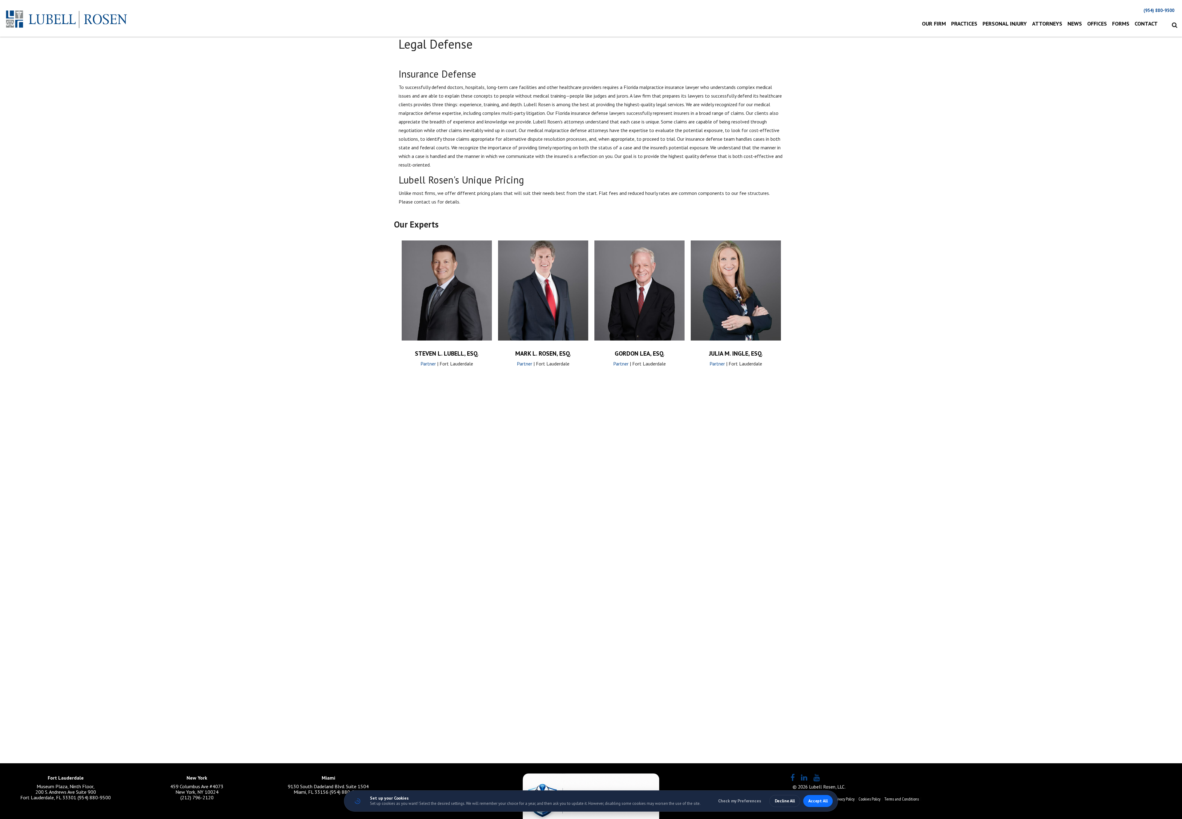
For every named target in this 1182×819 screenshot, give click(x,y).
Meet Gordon (639, 302)
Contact (1146, 23)
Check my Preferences (739, 801)
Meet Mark (543, 302)
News (1074, 23)
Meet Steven (447, 302)
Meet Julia (736, 302)
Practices (964, 23)
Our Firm (934, 23)
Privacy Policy (844, 799)
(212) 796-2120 (197, 797)
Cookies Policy (869, 799)
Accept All (818, 801)
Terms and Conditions (901, 799)
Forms (1120, 23)
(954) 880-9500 (1159, 10)
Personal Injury (1005, 23)
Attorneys (1047, 23)
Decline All (785, 801)
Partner (428, 364)
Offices (1097, 23)
